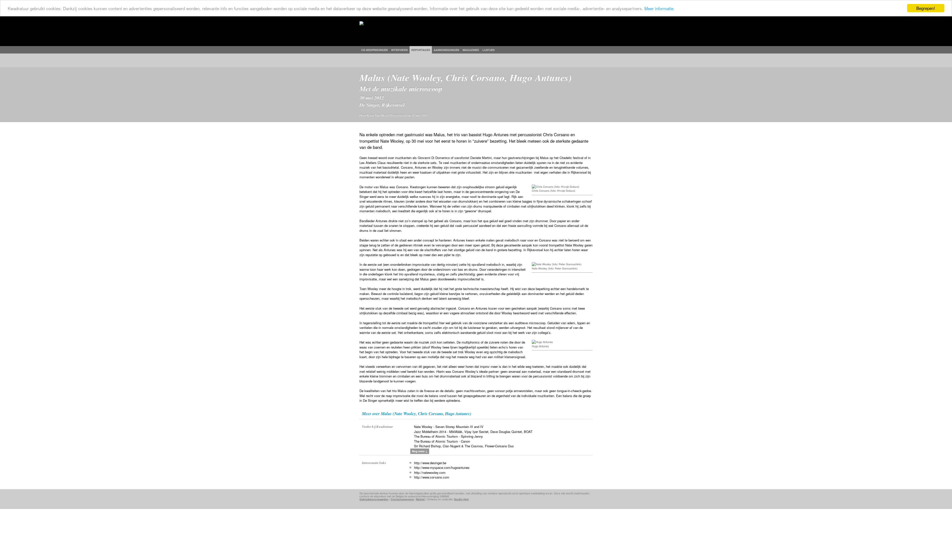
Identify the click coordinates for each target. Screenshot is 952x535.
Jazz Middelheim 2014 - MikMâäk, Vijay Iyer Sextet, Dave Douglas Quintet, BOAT (473, 431)
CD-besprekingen (374, 50)
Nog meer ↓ (419, 451)
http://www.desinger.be (430, 462)
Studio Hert (461, 499)
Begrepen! (925, 8)
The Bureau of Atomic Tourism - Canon (442, 441)
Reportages (420, 50)
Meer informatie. (659, 8)
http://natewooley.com (430, 472)
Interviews (399, 50)
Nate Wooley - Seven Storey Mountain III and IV (448, 426)
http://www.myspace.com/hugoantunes (442, 467)
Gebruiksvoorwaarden (373, 499)
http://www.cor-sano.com (431, 477)
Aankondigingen (446, 50)
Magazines (471, 50)
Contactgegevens (402, 499)
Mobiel (420, 499)
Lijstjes (488, 50)
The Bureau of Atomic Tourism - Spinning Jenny (448, 436)
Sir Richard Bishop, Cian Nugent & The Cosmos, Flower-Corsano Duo (464, 446)
